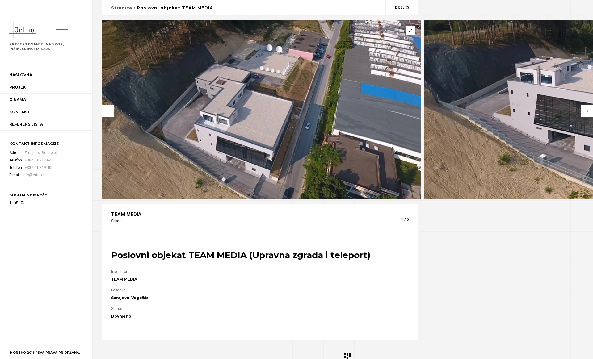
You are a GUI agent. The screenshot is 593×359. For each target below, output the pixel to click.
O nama (17, 99)
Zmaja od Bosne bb (40, 153)
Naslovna (20, 75)
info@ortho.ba (35, 175)
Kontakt (19, 112)
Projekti (19, 87)
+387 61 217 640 (39, 160)
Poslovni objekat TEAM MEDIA (175, 7)
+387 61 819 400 (39, 167)
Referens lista (26, 124)
